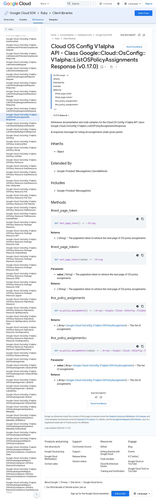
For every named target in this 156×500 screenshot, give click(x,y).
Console (107, 3)
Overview (9, 19)
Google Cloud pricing (54, 451)
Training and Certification (112, 471)
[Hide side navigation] (37, 494)
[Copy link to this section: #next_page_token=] (82, 247)
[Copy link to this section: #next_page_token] (80, 211)
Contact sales (51, 464)
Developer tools (85, 35)
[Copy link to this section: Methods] (70, 203)
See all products (52, 446)
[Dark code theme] (137, 218)
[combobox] (81, 3)
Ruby (44, 13)
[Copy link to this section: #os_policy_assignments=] (90, 338)
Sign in (148, 3)
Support (76, 451)
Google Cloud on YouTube (136, 462)
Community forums (82, 446)
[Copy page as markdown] (111, 67)
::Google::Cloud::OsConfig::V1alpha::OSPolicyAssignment (95, 325)
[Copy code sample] (142, 218)
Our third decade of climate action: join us (66, 487)
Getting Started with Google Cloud (110, 452)
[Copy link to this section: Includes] (68, 183)
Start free (143, 13)
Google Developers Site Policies (127, 419)
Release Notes (79, 456)
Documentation (67, 35)
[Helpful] (139, 35)
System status (80, 461)
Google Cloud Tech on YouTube (138, 469)
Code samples (107, 459)
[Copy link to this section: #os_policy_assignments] (88, 298)
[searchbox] (20, 29)
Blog (130, 446)
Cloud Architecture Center (109, 465)
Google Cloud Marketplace (51, 457)
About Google (51, 482)
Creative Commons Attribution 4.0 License (127, 416)
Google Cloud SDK (23, 13)
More (43, 3)
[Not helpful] (144, 35)
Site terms (76, 482)
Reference (38, 19)
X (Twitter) (133, 456)
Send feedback (134, 46)
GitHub (103, 446)
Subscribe (120, 493)
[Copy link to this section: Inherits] (66, 144)
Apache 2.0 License (86, 419)
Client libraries (62, 13)
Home (53, 35)
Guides (23, 19)
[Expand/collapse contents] (67, 75)
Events (131, 451)
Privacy (64, 482)
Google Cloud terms (92, 482)
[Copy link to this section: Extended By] (75, 163)
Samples (53, 19)
